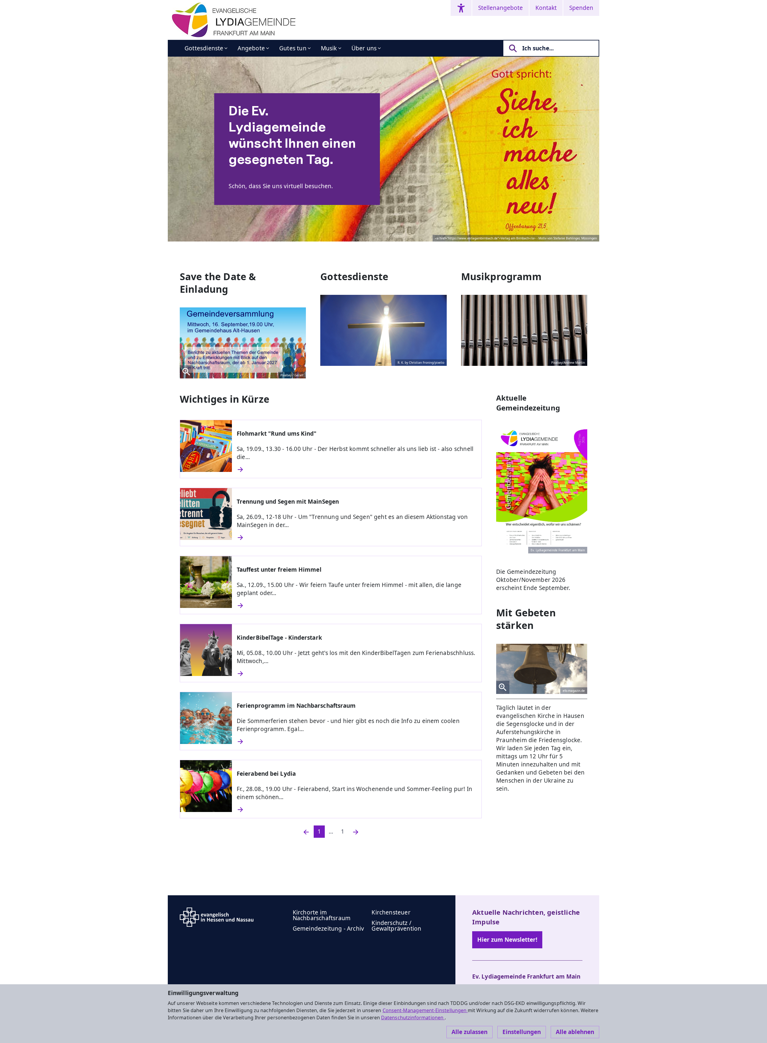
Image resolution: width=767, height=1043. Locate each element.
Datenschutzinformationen (413, 1017)
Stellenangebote (500, 8)
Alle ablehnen (575, 1032)
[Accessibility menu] (461, 8)
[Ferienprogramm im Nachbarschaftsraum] (357, 741)
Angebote (251, 48)
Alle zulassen (469, 1032)
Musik (329, 48)
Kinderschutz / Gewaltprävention (396, 925)
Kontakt (546, 8)
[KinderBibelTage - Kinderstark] (357, 673)
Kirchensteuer (391, 912)
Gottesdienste (204, 48)
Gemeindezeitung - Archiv (328, 928)
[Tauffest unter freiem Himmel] (357, 605)
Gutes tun (293, 48)
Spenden (581, 8)
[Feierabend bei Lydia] (357, 809)
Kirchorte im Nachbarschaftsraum (322, 915)
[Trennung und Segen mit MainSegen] (357, 537)
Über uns (364, 48)
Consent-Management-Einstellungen (425, 1010)
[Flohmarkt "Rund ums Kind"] (357, 469)
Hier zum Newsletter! (507, 940)
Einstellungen (521, 1032)
